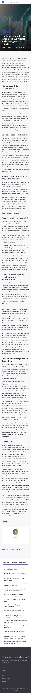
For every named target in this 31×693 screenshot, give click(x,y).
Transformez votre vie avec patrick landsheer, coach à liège (13, 595)
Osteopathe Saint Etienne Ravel (17, 657)
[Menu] (27, 2)
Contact (4, 681)
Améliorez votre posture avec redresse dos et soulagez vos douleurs (15, 568)
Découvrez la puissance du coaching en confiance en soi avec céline (14, 616)
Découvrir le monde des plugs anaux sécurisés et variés (14, 605)
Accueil (3, 54)
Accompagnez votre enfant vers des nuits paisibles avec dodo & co (15, 584)
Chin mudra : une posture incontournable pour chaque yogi (15, 621)
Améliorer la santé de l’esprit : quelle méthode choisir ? (14, 579)
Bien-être (5, 32)
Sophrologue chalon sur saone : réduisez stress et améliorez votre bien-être (15, 637)
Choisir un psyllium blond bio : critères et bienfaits (15, 600)
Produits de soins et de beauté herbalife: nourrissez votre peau (15, 574)
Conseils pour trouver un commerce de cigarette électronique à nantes (14, 589)
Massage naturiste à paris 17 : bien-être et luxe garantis (15, 626)
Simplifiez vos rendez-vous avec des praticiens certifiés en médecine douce (14, 610)
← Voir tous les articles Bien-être (11, 549)
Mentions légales (6, 678)
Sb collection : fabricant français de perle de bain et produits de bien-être (15, 642)
